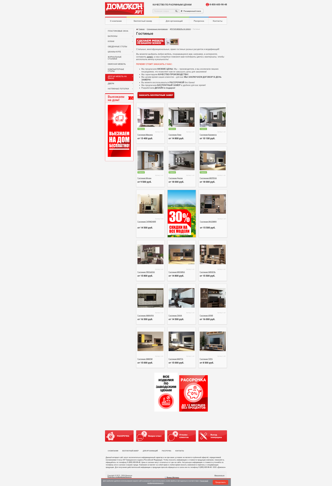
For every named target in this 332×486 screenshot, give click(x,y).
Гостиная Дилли (176, 178)
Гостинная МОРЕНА (208, 178)
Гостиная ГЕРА (206, 359)
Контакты (217, 21)
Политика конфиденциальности (120, 477)
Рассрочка (199, 21)
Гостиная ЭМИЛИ (145, 359)
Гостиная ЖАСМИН (208, 222)
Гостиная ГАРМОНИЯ (146, 222)
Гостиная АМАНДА (145, 315)
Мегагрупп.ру (219, 475)
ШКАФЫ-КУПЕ (114, 52)
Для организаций (174, 21)
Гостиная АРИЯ (206, 315)
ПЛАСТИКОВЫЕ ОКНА (118, 31)
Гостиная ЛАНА (175, 315)
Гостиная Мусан (144, 178)
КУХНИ (111, 41)
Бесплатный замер (143, 21)
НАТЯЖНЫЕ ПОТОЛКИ (118, 89)
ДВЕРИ (111, 83)
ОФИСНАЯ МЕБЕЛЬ (117, 64)
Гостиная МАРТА (176, 359)
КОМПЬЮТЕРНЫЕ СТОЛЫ (116, 70)
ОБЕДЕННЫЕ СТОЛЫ (117, 46)
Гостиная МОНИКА (177, 272)
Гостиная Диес (175, 135)
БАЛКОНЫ (112, 36)
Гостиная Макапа (145, 135)
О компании (116, 21)
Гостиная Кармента (208, 135)
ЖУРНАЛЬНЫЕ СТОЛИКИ (115, 58)
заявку (150, 57)
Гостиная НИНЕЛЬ (208, 272)
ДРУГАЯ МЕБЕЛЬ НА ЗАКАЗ (117, 77)
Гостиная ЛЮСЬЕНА (146, 272)
